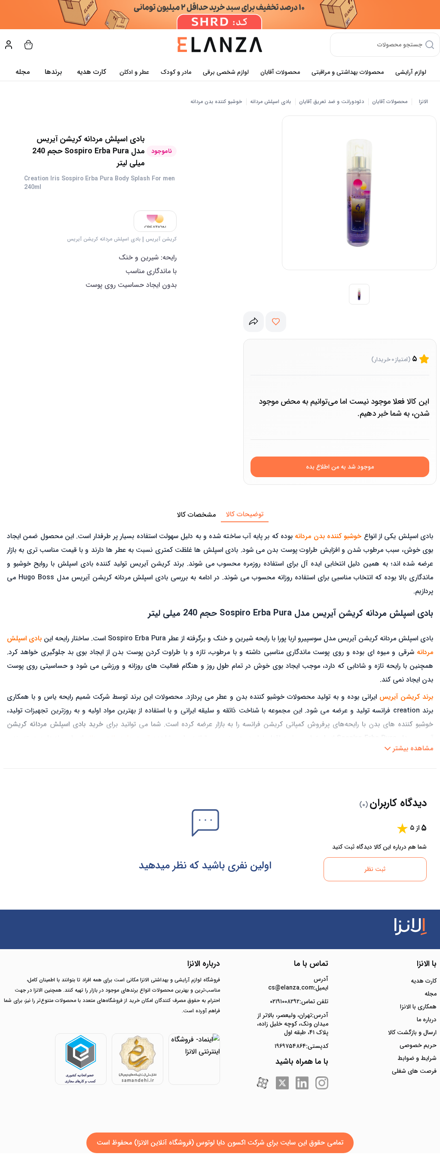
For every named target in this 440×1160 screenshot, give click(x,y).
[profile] (8, 44)
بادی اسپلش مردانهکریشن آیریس (104, 239)
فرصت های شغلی (414, 1071)
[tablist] (220, 515)
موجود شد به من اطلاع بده (340, 467)
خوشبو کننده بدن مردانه (216, 101)
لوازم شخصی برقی (226, 72)
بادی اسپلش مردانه (270, 101)
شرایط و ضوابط (417, 1058)
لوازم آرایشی (410, 72)
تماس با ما (311, 964)
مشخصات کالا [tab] (196, 514)
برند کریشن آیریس (406, 696)
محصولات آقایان (280, 72)
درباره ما (427, 1019)
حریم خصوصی (418, 1045)
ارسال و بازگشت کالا (412, 1032)
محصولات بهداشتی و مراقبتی (348, 72)
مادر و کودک (176, 72)
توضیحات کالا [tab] (244, 514)
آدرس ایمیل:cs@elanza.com (298, 983)
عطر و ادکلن (134, 72)
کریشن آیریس (161, 239)
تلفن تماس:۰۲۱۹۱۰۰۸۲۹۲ (299, 1001)
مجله (22, 72)
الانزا (423, 101)
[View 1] (359, 294)
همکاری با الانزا (418, 1006)
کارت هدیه (424, 981)
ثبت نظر (374, 869)
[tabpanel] (220, 639)
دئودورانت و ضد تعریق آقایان (331, 101)
